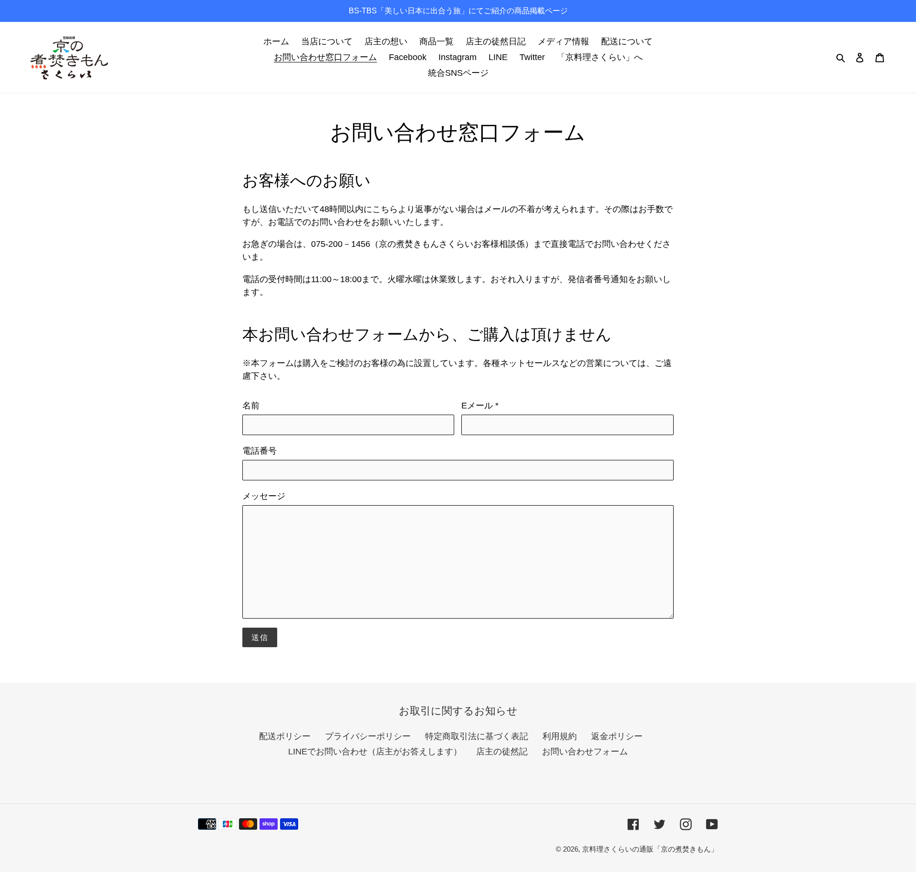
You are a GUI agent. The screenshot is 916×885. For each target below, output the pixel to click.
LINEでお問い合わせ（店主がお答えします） (375, 751)
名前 (251, 405)
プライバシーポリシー (368, 736)
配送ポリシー (285, 736)
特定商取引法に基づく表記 (476, 736)
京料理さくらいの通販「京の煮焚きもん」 (650, 849)
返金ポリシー (617, 736)
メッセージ (263, 496)
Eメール (480, 405)
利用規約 (559, 736)
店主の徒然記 (502, 751)
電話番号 (259, 451)
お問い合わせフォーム (585, 751)
